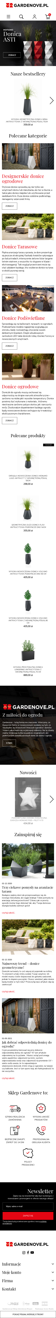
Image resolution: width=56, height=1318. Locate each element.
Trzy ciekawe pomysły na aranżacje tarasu (27, 889)
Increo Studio (49, 1309)
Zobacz (9, 206)
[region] (28, 43)
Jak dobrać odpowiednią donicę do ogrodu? (27, 1044)
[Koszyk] (47, 16)
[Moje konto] (34, 16)
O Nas (9, 743)
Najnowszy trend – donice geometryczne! (21, 965)
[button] (8, 16)
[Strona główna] (28, 5)
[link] (28, 43)
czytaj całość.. (8, 912)
